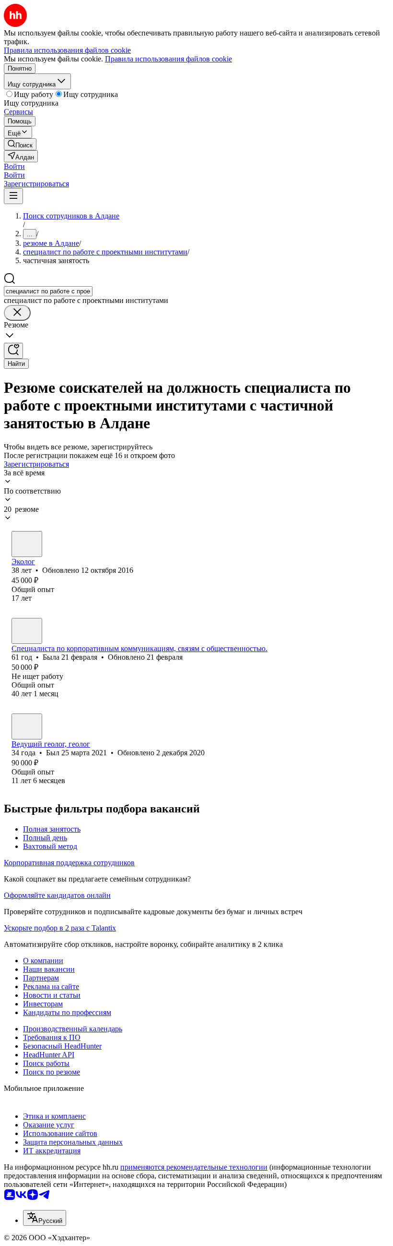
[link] (20, 144)
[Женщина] (27, 544)
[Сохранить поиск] (13, 351)
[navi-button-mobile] (13, 196)
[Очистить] (17, 313)
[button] (14, 166)
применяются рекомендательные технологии (193, 1167)
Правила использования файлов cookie (168, 59)
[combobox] (48, 291)
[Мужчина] (27, 726)
